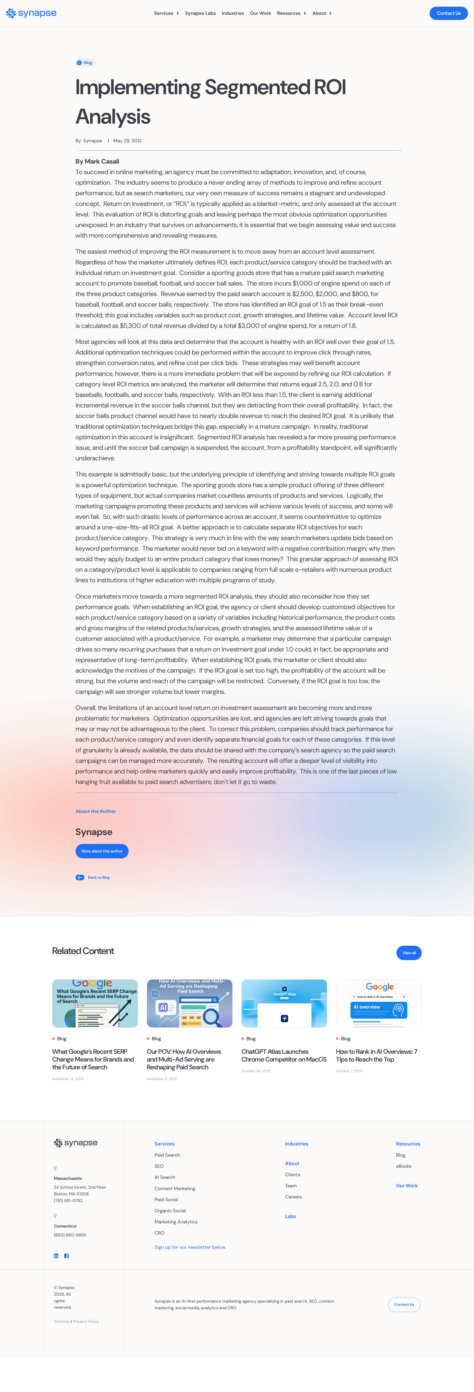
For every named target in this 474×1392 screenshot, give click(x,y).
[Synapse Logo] (75, 1143)
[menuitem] (166, 13)
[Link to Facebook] (66, 1256)
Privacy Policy (86, 1321)
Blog (88, 63)
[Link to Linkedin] (56, 1256)
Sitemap (62, 1321)
